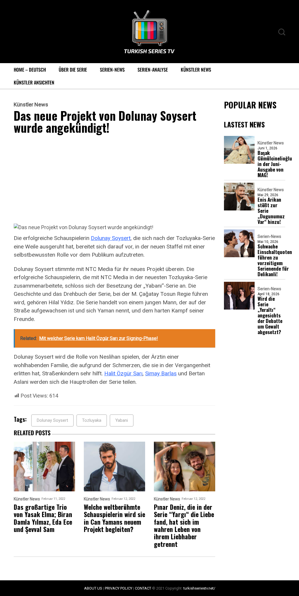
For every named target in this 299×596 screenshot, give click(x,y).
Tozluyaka (91, 420)
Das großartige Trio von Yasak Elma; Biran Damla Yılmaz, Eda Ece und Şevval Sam (43, 518)
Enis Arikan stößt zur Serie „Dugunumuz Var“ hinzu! (271, 210)
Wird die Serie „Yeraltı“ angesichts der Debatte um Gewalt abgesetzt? (270, 315)
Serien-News (112, 69)
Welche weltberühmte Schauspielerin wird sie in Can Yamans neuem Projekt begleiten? (114, 518)
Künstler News (196, 69)
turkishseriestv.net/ (199, 588)
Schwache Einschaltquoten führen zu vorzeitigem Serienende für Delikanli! (275, 260)
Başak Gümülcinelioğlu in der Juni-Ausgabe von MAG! (275, 164)
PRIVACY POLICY (118, 588)
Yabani (121, 420)
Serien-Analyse (153, 69)
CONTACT (143, 588)
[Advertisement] (114, 180)
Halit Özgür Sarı (123, 373)
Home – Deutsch (30, 69)
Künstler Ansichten (34, 82)
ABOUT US (93, 588)
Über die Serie (73, 69)
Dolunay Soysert (111, 238)
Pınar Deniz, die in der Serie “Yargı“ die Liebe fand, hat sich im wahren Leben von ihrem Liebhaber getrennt (184, 525)
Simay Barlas (161, 373)
